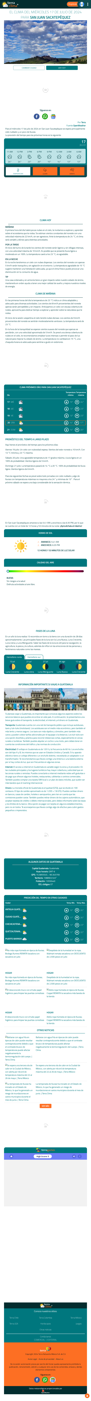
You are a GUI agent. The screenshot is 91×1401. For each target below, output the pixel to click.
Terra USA (13, 1323)
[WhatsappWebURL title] (45, 116)
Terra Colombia (45, 1317)
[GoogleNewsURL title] (53, 116)
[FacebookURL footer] (37, 1379)
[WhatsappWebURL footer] (45, 1379)
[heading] (45, 1106)
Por (82, 122)
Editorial (52, 1339)
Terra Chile (13, 1317)
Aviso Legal (32, 1359)
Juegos (79, 1323)
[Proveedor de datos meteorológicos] (45, 1391)
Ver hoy (62, 67)
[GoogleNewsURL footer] (53, 1379)
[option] (17, 171)
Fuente (76, 125)
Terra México (76, 1317)
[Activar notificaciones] (87, 1395)
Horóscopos (45, 1323)
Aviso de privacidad (46, 1359)
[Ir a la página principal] (10, 4)
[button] (87, 4)
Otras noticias (45, 1329)
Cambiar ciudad (29, 67)
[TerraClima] (81, 4)
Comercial (39, 1339)
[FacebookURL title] (37, 116)
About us (59, 1359)
